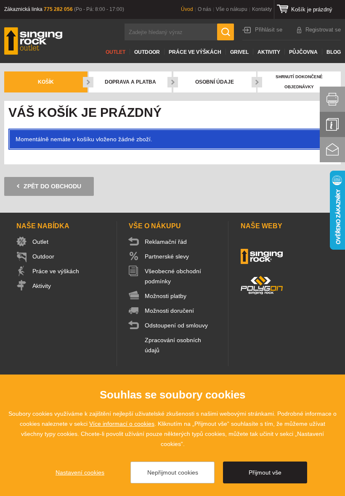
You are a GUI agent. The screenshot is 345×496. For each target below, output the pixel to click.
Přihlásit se (268, 29)
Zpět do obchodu (52, 186)
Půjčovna (303, 52)
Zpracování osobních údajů (173, 345)
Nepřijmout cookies (172, 472)
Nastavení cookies (80, 472)
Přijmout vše (265, 472)
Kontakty (262, 9)
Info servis (332, 124)
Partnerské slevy (167, 256)
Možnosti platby (165, 296)
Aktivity (268, 52)
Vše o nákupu (231, 9)
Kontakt (332, 149)
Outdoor (147, 52)
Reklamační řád (166, 241)
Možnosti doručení (169, 310)
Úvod (187, 9)
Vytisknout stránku (332, 99)
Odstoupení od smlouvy (176, 325)
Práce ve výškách (195, 52)
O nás (204, 9)
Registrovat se (323, 29)
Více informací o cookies (121, 423)
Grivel (239, 52)
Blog (333, 52)
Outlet (115, 52)
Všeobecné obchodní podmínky (173, 276)
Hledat (225, 32)
